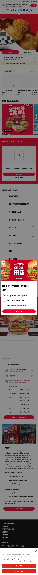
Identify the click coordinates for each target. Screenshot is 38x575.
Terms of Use (29, 561)
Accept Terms (19, 571)
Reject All (19, 565)
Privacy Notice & (20, 561)
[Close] (3, 263)
